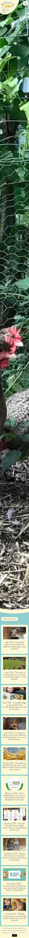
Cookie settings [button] (22, 932)
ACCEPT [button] (14, 935)
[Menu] (25, 3)
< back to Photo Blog (9, 619)
